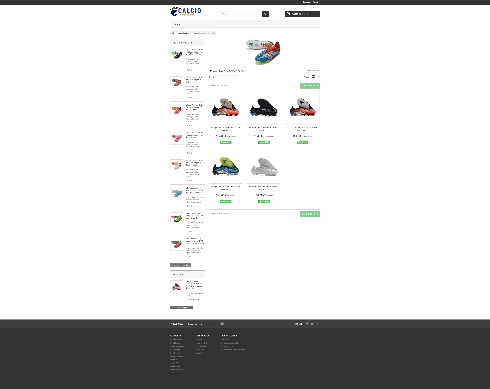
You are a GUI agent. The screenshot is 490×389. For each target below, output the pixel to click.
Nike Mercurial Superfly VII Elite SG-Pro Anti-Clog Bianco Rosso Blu (194, 284)
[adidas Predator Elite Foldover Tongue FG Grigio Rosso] (176, 82)
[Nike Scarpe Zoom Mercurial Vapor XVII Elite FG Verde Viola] (176, 193)
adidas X (173, 360)
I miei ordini (226, 340)
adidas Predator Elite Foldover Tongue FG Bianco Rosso (194, 162)
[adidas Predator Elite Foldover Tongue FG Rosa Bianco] (176, 138)
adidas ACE (175, 363)
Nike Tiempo (175, 350)
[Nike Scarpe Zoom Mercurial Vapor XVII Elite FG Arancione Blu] (176, 244)
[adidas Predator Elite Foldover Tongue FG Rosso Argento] (176, 110)
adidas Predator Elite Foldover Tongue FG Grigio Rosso (194, 79)
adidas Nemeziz (176, 370)
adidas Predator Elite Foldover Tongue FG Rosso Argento (194, 107)
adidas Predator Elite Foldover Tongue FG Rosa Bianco (194, 134)
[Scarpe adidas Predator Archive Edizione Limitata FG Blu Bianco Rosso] (226, 166)
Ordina (211, 77)
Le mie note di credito (230, 343)
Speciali (178, 274)
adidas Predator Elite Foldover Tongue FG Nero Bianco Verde (194, 51)
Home (176, 23)
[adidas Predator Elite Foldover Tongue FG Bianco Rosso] (176, 165)
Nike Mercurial (176, 340)
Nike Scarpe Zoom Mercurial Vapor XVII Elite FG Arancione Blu (195, 241)
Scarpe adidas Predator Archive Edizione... (226, 129)
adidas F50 (174, 373)
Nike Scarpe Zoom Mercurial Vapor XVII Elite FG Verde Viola (194, 190)
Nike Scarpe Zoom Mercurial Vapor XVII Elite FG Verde (194, 215)
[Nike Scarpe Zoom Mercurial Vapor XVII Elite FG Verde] (176, 218)
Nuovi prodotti (183, 42)
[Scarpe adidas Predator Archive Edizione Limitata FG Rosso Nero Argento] (302, 107)
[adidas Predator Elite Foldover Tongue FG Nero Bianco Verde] (176, 55)
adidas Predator (176, 356)
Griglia (313, 79)
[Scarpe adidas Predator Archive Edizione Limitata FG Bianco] (264, 166)
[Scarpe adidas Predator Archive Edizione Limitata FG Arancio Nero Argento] (226, 107)
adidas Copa (175, 366)
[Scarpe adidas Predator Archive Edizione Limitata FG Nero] (264, 107)
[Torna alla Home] (173, 33)
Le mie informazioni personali (233, 350)
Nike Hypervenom (177, 346)
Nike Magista (175, 343)
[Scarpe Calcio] (194, 11)
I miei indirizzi (227, 346)
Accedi (315, 2)
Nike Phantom (175, 353)
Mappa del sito (201, 353)
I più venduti (201, 346)
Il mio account (229, 335)
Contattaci (307, 2)
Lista (318, 79)
